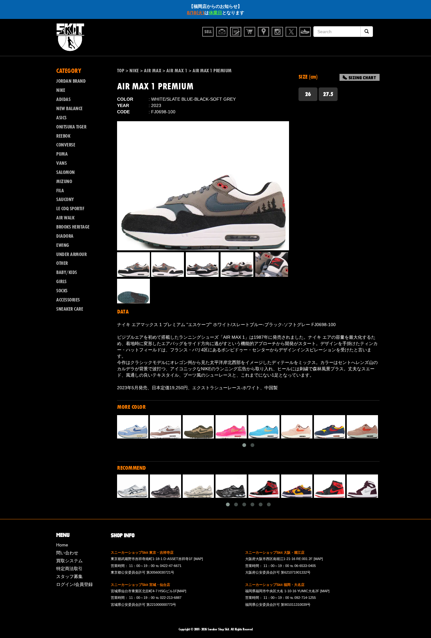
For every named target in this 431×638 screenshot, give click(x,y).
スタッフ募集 (69, 576)
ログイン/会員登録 (74, 584)
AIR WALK (65, 218)
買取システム (69, 560)
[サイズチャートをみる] (359, 77)
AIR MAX (152, 71)
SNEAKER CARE (69, 309)
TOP (120, 71)
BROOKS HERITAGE (73, 227)
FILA (60, 191)
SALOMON (65, 172)
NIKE (134, 71)
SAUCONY (65, 199)
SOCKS (62, 291)
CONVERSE (65, 145)
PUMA (62, 154)
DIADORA (65, 236)
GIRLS (61, 281)
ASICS (61, 118)
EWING (62, 245)
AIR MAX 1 (176, 71)
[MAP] (198, 559)
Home (62, 544)
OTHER (62, 263)
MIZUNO (64, 181)
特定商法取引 (69, 568)
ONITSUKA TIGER (71, 127)
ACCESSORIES (68, 300)
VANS (61, 163)
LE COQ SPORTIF (70, 209)
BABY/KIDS (66, 272)
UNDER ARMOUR (71, 254)
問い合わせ (67, 552)
